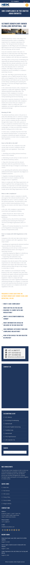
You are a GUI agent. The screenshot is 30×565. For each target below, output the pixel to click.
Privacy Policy (6, 497)
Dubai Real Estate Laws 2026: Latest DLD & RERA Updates (14, 539)
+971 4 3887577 (6, 522)
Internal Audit (8, 433)
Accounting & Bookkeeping (12, 420)
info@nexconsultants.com (8, 527)
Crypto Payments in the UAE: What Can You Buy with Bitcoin (15, 552)
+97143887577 (16, 1)
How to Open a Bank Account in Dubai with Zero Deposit (14, 545)
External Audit (8, 423)
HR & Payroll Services (10, 436)
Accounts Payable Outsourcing (12, 427)
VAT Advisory (8, 417)
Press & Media (7, 500)
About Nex (6, 487)
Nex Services (6, 490)
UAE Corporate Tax (10, 440)
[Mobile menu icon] (26, 5)
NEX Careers (6, 494)
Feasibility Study (9, 430)
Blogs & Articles (7, 503)
